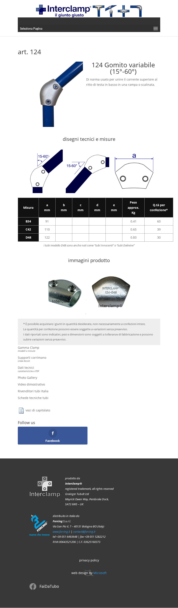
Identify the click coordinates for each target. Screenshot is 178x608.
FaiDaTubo (49, 586)
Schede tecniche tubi (33, 398)
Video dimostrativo (31, 384)
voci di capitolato (38, 410)
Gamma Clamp (28, 348)
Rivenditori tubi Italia (33, 391)
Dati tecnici (28, 368)
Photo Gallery (27, 378)
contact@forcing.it (84, 532)
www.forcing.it (61, 532)
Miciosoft (100, 573)
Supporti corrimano (32, 358)
